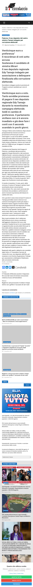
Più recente (23, 314)
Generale (6, 314)
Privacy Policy (13, 573)
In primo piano (12, 314)
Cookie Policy (20, 573)
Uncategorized (5, 35)
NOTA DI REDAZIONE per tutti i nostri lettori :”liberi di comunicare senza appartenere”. (16, 308)
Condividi (20, 267)
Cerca (5, 381)
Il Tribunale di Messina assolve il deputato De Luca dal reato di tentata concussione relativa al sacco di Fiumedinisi (15, 275)
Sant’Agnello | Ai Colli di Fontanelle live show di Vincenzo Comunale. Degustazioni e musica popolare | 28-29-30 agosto (15, 417)
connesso (12, 293)
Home (4, 28)
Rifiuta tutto (16, 580)
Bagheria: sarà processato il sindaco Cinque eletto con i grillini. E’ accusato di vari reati (16, 283)
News (18, 314)
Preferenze (16, 584)
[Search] (29, 22)
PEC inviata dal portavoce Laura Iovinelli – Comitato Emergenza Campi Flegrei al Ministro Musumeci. (15, 424)
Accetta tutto (16, 577)
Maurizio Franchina (9, 45)
